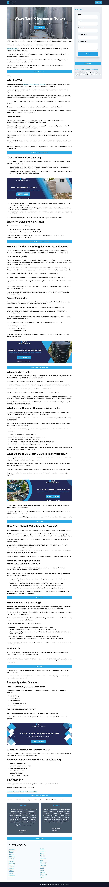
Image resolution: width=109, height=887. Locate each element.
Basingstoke (43, 863)
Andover (42, 848)
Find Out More (39, 521)
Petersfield (43, 858)
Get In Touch (39, 666)
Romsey (17, 791)
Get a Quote (39, 27)
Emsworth (43, 856)
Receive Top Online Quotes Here (39, 367)
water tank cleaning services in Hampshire (34, 84)
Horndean (43, 851)
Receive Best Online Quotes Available (39, 241)
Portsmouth (12, 875)
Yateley (42, 877)
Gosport (11, 873)
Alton (41, 860)
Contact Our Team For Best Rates (39, 152)
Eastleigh (22, 791)
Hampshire (43, 865)
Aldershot (42, 872)
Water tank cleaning (12, 48)
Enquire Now (39, 597)
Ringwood (11, 868)
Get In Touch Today (40, 71)
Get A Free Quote (39, 838)
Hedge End (28, 791)
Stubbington (12, 866)
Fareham (11, 870)
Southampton (10, 791)
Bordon (42, 867)
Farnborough (43, 875)
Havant (42, 853)
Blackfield (34, 791)
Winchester (12, 863)
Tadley (42, 870)
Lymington (11, 861)
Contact (98, 2)
